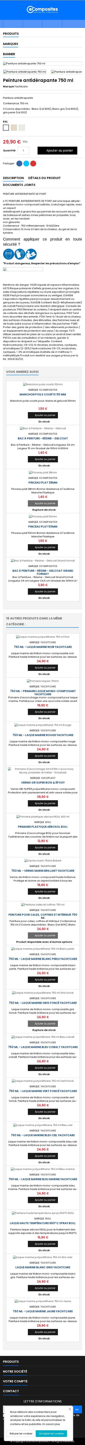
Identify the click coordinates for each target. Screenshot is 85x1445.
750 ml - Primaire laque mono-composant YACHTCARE (43, 692)
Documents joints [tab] (19, 185)
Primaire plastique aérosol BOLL (43, 827)
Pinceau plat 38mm (42, 483)
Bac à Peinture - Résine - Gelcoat (43, 438)
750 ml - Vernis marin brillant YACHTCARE (42, 871)
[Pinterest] (33, 163)
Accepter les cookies (51, 1433)
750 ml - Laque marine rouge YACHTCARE (42, 735)
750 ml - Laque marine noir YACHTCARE (43, 647)
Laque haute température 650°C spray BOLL (43, 1223)
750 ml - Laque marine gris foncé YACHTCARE (43, 1003)
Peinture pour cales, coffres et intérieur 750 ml (42, 916)
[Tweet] (26, 163)
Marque (8, 86)
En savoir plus (51, 1424)
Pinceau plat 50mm (42, 527)
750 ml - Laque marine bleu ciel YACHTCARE (43, 1135)
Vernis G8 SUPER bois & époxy (43, 783)
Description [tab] (13, 178)
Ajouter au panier (57, 150)
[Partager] (19, 163)
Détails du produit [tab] (44, 178)
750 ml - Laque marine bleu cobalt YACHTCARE (43, 1047)
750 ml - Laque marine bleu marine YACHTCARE (42, 1179)
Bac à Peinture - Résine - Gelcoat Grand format (42, 572)
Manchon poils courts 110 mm (43, 394)
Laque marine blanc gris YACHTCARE (42, 1267)
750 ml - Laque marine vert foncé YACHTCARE (43, 1091)
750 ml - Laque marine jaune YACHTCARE (43, 1311)
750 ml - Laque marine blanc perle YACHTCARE (42, 959)
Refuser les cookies (21, 1433)
